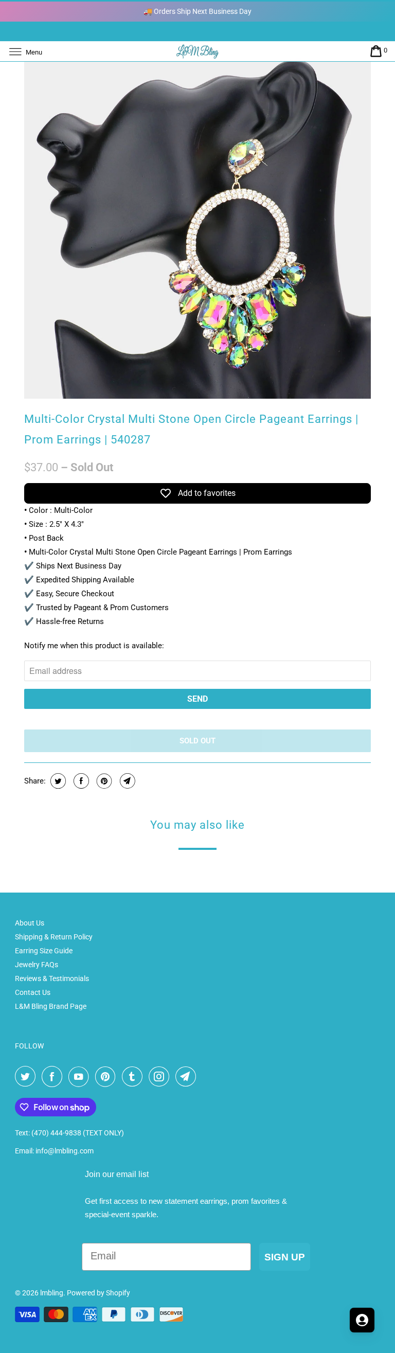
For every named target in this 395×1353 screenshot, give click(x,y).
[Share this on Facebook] (80, 781)
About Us (29, 923)
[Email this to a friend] (126, 781)
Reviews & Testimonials (52, 978)
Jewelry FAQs (36, 964)
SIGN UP (284, 1257)
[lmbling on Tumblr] (134, 1076)
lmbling (51, 1293)
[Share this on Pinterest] (103, 781)
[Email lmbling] (187, 1076)
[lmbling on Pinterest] (107, 1076)
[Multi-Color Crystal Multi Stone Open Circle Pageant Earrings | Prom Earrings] (197, 225)
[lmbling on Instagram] (161, 1076)
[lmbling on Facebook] (54, 1076)
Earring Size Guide (44, 951)
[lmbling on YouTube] (80, 1076)
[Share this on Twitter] (57, 781)
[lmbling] (197, 51)
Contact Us (32, 992)
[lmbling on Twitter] (27, 1076)
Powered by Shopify (98, 1293)
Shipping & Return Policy (54, 937)
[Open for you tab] (362, 1320)
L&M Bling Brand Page (50, 1006)
